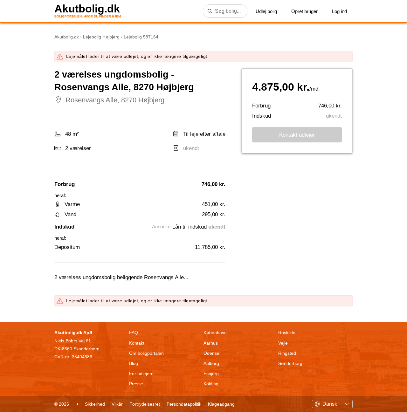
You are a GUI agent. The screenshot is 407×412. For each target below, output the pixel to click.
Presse (136, 383)
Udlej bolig (266, 11)
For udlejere (141, 373)
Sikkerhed (95, 404)
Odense (211, 353)
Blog (133, 363)
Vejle (283, 343)
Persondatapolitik (184, 404)
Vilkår (117, 404)
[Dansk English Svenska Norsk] (332, 403)
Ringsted (287, 353)
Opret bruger (304, 11)
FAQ (133, 332)
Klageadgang (221, 404)
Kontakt (136, 343)
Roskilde (286, 332)
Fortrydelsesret (144, 404)
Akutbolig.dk (87, 9)
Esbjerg (211, 373)
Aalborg (211, 363)
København (215, 332)
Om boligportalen (146, 353)
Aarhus (211, 343)
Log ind (339, 11)
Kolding (211, 383)
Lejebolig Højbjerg (101, 36)
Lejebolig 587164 (141, 36)
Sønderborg (290, 363)
